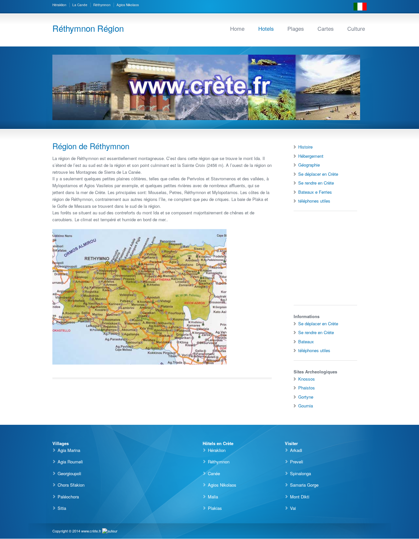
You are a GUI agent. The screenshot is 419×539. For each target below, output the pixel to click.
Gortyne (305, 397)
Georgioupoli (69, 473)
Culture (356, 28)
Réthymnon (102, 5)
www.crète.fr (91, 530)
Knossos (306, 379)
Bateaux (306, 341)
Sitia (62, 508)
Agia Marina (69, 450)
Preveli (296, 461)
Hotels (266, 28)
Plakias (215, 508)
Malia (213, 497)
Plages (295, 28)
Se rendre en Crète (316, 183)
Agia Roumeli (70, 461)
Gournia (305, 406)
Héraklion (59, 5)
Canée (214, 473)
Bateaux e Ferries (315, 192)
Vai (293, 508)
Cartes (326, 28)
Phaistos (306, 388)
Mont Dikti (299, 497)
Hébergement (310, 156)
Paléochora (68, 497)
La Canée (79, 5)
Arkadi (296, 450)
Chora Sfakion (71, 485)
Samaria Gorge (304, 485)
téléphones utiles (314, 201)
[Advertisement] (313, 258)
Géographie (309, 165)
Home (237, 28)
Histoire (305, 147)
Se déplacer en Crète (318, 174)
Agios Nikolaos (128, 5)
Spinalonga (300, 473)
